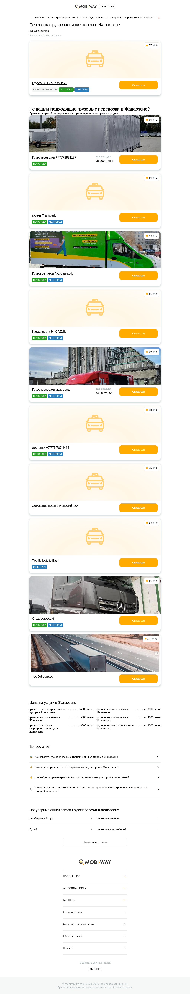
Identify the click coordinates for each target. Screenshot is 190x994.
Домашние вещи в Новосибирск (55, 505)
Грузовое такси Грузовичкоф (52, 273)
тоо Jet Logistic (42, 676)
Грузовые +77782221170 (49, 83)
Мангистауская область (93, 17)
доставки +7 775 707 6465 (50, 447)
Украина (95, 968)
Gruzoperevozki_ (43, 618)
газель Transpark (44, 215)
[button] (92, 265)
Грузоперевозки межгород (51, 389)
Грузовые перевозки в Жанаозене (132, 17)
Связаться (138, 85)
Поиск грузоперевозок (61, 17)
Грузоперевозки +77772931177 (54, 157)
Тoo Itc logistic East (45, 560)
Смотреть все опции (95, 841)
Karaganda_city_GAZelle (49, 331)
